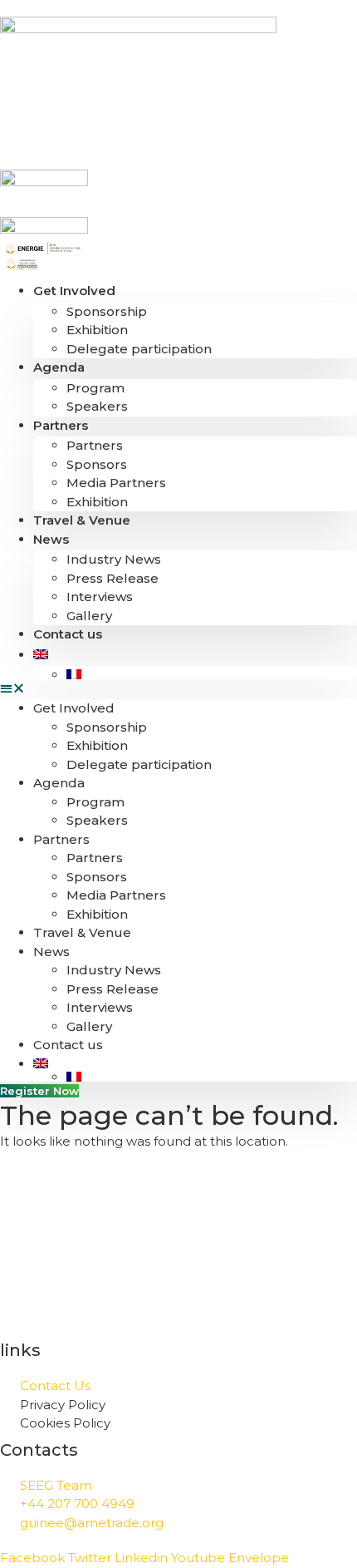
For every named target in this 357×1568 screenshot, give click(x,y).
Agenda (59, 367)
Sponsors (96, 464)
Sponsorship (106, 311)
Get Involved (74, 290)
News (51, 539)
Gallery (89, 616)
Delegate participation (139, 349)
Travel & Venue (81, 520)
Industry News (113, 559)
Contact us (67, 634)
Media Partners (116, 483)
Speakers (97, 406)
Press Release (112, 578)
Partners (60, 425)
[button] (178, 688)
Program (95, 388)
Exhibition (97, 330)
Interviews (99, 596)
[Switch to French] (211, 674)
